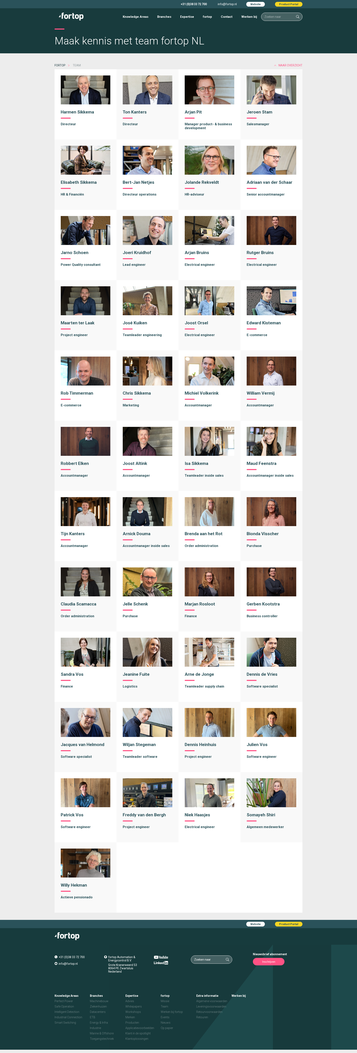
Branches (164, 17)
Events (165, 1017)
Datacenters (98, 1012)
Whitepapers (133, 1006)
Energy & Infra (99, 1022)
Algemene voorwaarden (211, 1001)
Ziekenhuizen (98, 1006)
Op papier (167, 1028)
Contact (226, 17)
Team (164, 1006)
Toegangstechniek (102, 1038)
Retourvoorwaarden (209, 1012)
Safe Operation (64, 1006)
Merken (130, 1017)
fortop (207, 17)
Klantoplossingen (136, 1038)
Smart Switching (65, 1022)
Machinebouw (99, 1001)
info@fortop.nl (227, 4)
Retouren (202, 1017)
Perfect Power (64, 1001)
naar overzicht (290, 65)
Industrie (95, 1028)
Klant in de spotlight (138, 1033)
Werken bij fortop (172, 1012)
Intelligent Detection (67, 1012)
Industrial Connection (68, 1017)
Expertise (187, 17)
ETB (92, 1017)
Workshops (133, 1012)
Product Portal (288, 4)
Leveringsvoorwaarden (211, 1006)
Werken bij (249, 17)
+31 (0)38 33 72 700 (194, 4)
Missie (165, 1001)
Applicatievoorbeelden (139, 1028)
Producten (132, 1022)
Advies (129, 1001)
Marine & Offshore (102, 1033)
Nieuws (165, 1022)
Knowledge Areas (135, 17)
